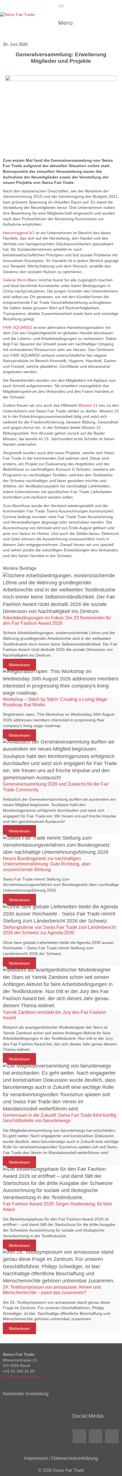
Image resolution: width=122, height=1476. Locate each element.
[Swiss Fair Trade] (17, 15)
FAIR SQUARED (17, 327)
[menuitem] (61, 6)
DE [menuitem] (61, 6)
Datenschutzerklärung (74, 1458)
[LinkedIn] (79, 1436)
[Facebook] (95, 1436)
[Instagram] (112, 1436)
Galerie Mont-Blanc (20, 280)
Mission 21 (88, 405)
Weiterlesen (19, 664)
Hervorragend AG (18, 233)
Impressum (36, 1458)
